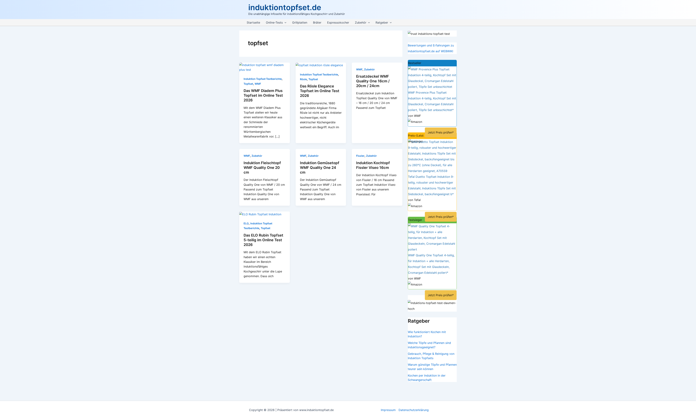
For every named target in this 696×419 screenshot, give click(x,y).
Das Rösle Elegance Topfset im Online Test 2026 (319, 91)
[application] (284, 22)
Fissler (360, 155)
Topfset (248, 83)
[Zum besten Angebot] (432, 77)
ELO (246, 223)
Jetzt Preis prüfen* (441, 132)
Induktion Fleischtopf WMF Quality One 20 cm (262, 167)
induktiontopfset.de (284, 7)
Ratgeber (382, 22)
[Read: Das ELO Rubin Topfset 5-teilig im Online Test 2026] (260, 214)
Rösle (303, 79)
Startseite (253, 22)
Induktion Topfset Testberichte (263, 78)
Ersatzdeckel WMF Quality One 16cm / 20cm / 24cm (373, 81)
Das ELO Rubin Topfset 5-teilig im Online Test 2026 (263, 240)
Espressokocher (338, 22)
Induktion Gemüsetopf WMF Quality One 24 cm (319, 167)
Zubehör (360, 22)
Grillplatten (299, 22)
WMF (258, 83)
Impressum (388, 410)
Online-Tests (274, 22)
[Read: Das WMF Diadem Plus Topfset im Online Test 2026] (264, 67)
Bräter (317, 22)
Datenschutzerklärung (414, 410)
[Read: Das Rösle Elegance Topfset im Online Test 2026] (319, 65)
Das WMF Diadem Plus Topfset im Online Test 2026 (263, 95)
